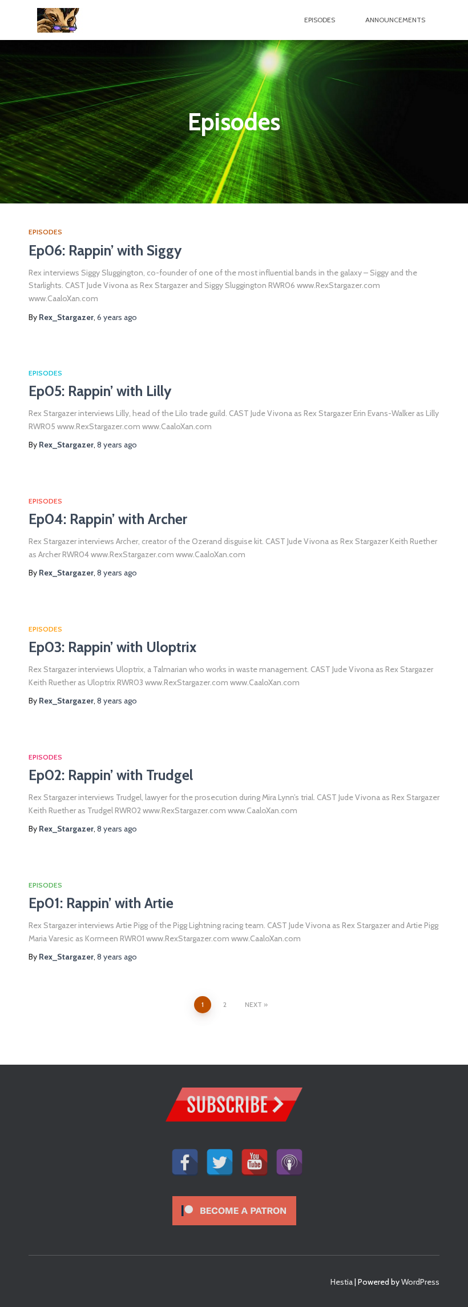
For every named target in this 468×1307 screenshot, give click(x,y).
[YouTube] (254, 1155)
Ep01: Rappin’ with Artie (101, 903)
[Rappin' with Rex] (66, 20)
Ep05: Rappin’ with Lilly (100, 390)
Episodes (319, 19)
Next (253, 1004)
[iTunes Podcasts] (289, 1155)
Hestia (341, 1282)
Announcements (395, 19)
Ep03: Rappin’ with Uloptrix (112, 647)
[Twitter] (219, 1155)
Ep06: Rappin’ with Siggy (105, 250)
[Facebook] (184, 1155)
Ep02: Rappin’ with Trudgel (111, 775)
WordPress (420, 1282)
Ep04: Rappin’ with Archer (108, 518)
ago (117, 317)
